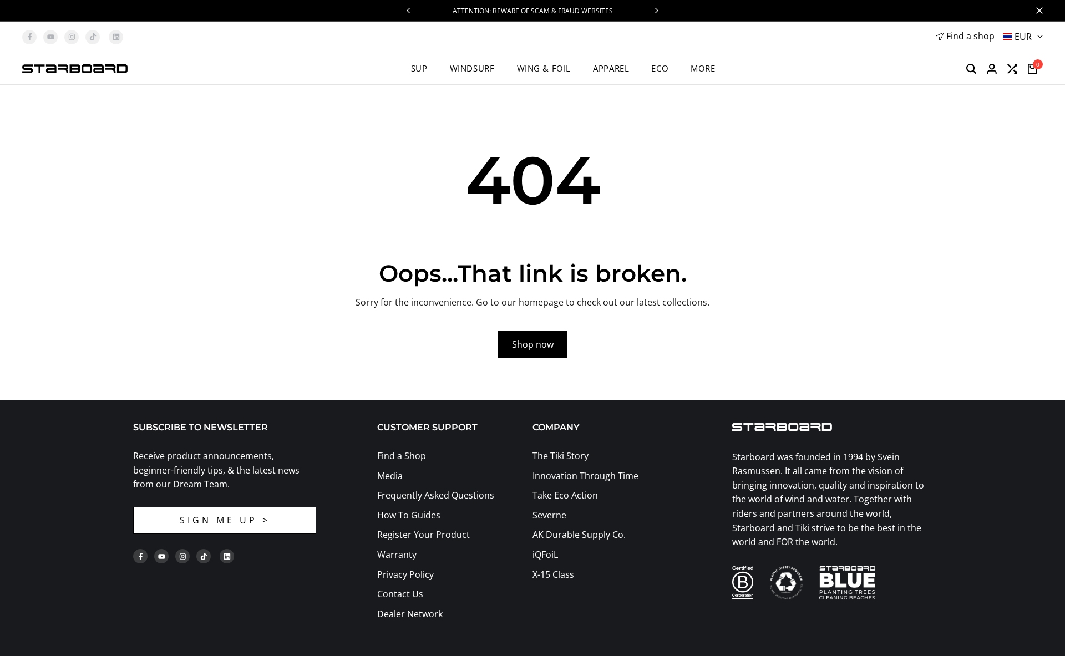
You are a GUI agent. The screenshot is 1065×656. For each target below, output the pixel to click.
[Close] (1037, 10)
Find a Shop (401, 456)
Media (390, 476)
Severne (549, 515)
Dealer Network (410, 614)
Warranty (397, 554)
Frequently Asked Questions (435, 495)
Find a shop (970, 36)
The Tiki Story (560, 456)
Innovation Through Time (585, 476)
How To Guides (408, 515)
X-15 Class (553, 574)
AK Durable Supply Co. (579, 534)
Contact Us (400, 594)
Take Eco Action (565, 495)
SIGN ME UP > (225, 520)
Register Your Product (423, 534)
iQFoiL (545, 554)
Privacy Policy (405, 574)
